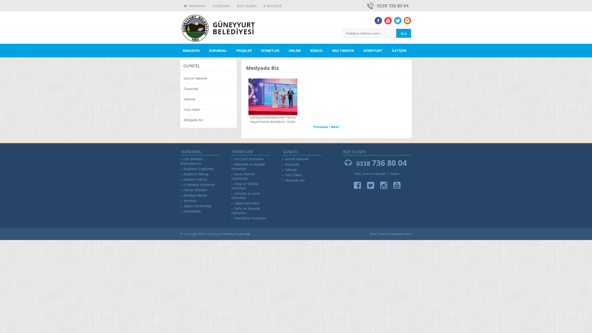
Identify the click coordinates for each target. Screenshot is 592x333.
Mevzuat (189, 200)
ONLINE (295, 50)
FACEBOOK (221, 6)
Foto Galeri (192, 109)
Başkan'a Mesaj (195, 179)
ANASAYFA (196, 6)
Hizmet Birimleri (195, 190)
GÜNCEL (316, 50)
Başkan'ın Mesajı (196, 174)
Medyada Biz (193, 120)
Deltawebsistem (400, 234)
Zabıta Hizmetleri (247, 203)
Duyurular (191, 88)
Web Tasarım (379, 234)
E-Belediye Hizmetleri (199, 184)
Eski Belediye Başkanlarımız (191, 161)
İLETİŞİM (399, 50)
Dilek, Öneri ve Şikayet (369, 174)
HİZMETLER (270, 50)
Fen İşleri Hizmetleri (249, 159)
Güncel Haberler (195, 78)
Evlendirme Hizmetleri (250, 218)
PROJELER (244, 50)
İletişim (395, 174)
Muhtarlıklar (192, 211)
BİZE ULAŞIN (246, 6)
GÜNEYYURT (373, 50)
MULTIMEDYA (343, 50)
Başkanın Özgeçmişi (198, 168)
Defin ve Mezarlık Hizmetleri (245, 210)
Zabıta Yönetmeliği (197, 206)
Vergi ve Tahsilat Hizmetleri (245, 186)
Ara (404, 33)
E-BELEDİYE (273, 6)
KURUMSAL (218, 50)
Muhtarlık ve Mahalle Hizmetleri (248, 166)
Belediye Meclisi (195, 195)
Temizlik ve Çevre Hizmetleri (245, 195)
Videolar (190, 99)
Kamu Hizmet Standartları (243, 176)
